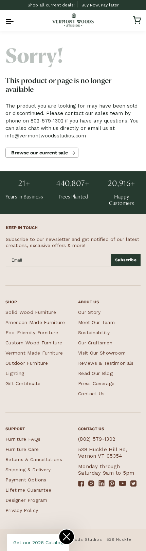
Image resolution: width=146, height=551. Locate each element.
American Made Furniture (35, 322)
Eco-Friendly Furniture (31, 332)
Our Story (89, 312)
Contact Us (91, 393)
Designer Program (26, 500)
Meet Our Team (96, 322)
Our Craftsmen (95, 342)
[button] (8, 20)
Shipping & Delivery (28, 469)
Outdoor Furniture (26, 363)
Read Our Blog (95, 373)
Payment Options (26, 479)
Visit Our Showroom (102, 353)
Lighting (14, 373)
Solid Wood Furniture (30, 312)
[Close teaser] (66, 537)
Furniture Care (22, 449)
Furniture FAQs (22, 439)
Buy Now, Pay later (100, 5)
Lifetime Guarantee (28, 490)
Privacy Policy (21, 510)
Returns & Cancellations (33, 459)
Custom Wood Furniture (33, 342)
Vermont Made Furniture (34, 353)
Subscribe (126, 260)
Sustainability (94, 332)
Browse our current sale (39, 152)
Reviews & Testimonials (106, 363)
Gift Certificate (23, 383)
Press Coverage (96, 383)
